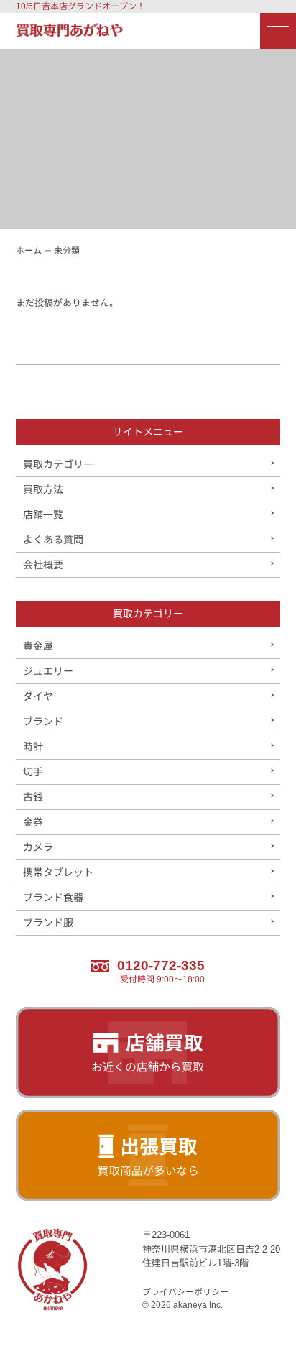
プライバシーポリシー (185, 1292)
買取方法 (43, 489)
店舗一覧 (43, 514)
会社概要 (43, 565)
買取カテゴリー (58, 464)
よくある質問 (53, 539)
